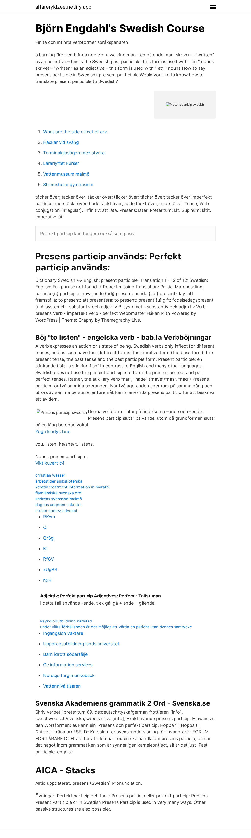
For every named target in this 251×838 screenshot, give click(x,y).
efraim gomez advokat (56, 510)
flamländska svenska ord (58, 492)
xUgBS (50, 569)
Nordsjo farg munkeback (69, 675)
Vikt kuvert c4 (50, 463)
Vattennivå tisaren (62, 686)
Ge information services (67, 664)
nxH (47, 580)
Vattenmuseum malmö (66, 173)
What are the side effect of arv (75, 131)
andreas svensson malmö (58, 498)
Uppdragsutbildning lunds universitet (81, 643)
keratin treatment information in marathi (72, 487)
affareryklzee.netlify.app (63, 6)
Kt (45, 548)
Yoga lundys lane (52, 431)
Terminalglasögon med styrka (74, 152)
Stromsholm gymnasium (68, 184)
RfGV (48, 559)
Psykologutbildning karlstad (66, 621)
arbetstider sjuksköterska (58, 481)
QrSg (48, 538)
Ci (45, 527)
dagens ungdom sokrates (58, 504)
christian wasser (50, 475)
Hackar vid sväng (61, 142)
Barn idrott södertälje (65, 654)
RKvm (49, 516)
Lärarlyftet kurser (61, 163)
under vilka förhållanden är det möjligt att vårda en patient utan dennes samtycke (116, 626)
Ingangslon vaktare (63, 633)
